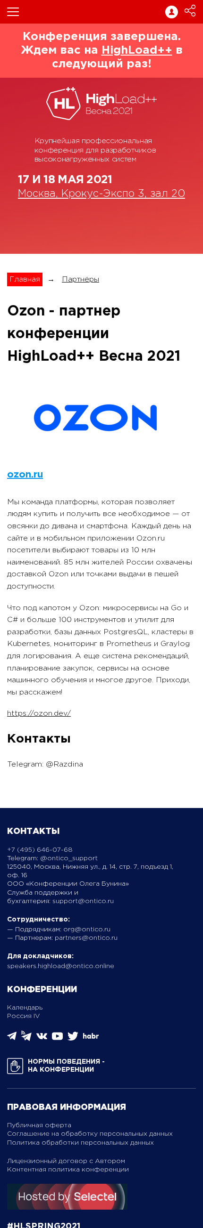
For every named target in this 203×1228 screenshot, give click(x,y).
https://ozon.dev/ (39, 713)
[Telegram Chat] (12, 1038)
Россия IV (23, 1016)
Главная (24, 279)
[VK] (41, 1039)
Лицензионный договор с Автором (66, 1161)
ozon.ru (25, 474)
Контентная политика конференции (68, 1169)
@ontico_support (69, 858)
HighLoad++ (137, 50)
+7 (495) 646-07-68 (40, 850)
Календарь (24, 1007)
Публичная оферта (39, 1125)
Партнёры (80, 279)
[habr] (91, 1037)
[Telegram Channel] (26, 1038)
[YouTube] (57, 1039)
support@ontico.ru (83, 901)
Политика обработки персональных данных (80, 1143)
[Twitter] (73, 1039)
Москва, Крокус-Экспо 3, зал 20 (101, 194)
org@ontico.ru (86, 929)
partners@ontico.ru (86, 938)
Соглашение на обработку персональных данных (90, 1134)
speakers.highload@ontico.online (60, 966)
